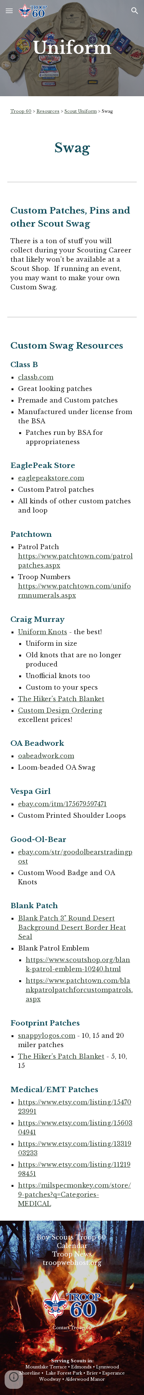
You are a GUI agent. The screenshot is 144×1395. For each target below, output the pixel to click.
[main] (72, 48)
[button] (9, 10)
